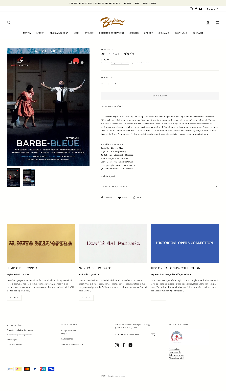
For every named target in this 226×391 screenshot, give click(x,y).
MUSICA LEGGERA (59, 33)
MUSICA (40, 33)
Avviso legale (12, 339)
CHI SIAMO (163, 33)
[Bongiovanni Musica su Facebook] (124, 345)
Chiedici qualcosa (115, 187)
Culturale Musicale (176, 355)
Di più (14, 298)
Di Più (158, 298)
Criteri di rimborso (14, 344)
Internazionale (175, 352)
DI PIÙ (86, 298)
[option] (113, 3)
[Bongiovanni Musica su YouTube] (131, 345)
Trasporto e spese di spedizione (19, 335)
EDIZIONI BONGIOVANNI (111, 33)
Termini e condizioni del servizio (20, 330)
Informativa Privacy (15, 325)
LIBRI (76, 33)
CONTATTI (198, 33)
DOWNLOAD (181, 33)
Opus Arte (107, 49)
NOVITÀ (27, 33)
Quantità (107, 77)
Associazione (174, 349)
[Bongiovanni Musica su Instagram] (117, 345)
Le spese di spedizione (120, 63)
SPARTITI (89, 33)
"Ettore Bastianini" (176, 358)
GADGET (148, 33)
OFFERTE (134, 33)
